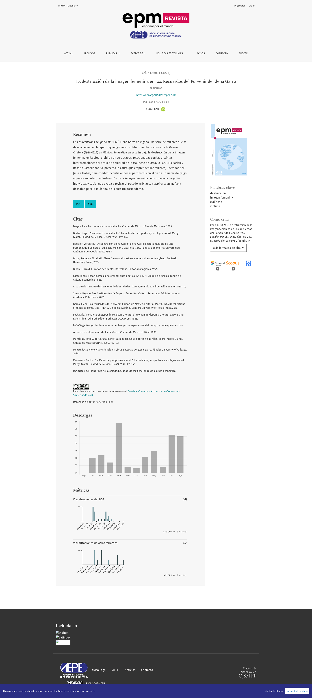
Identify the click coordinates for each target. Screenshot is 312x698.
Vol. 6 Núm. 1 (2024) (156, 73)
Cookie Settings (274, 691)
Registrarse (239, 6)
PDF (78, 204)
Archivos (89, 53)
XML (90, 204)
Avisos (201, 53)
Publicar (112, 53)
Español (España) (69, 5)
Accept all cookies (297, 691)
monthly (182, 531)
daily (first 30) (169, 531)
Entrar (252, 6)
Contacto (222, 53)
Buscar (243, 53)
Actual (68, 53)
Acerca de (137, 53)
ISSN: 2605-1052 (95, 683)
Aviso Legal (99, 670)
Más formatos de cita (227, 248)
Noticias (130, 670)
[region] (156, 691)
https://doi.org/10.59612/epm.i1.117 (156, 95)
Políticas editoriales (170, 53)
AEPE (115, 670)
